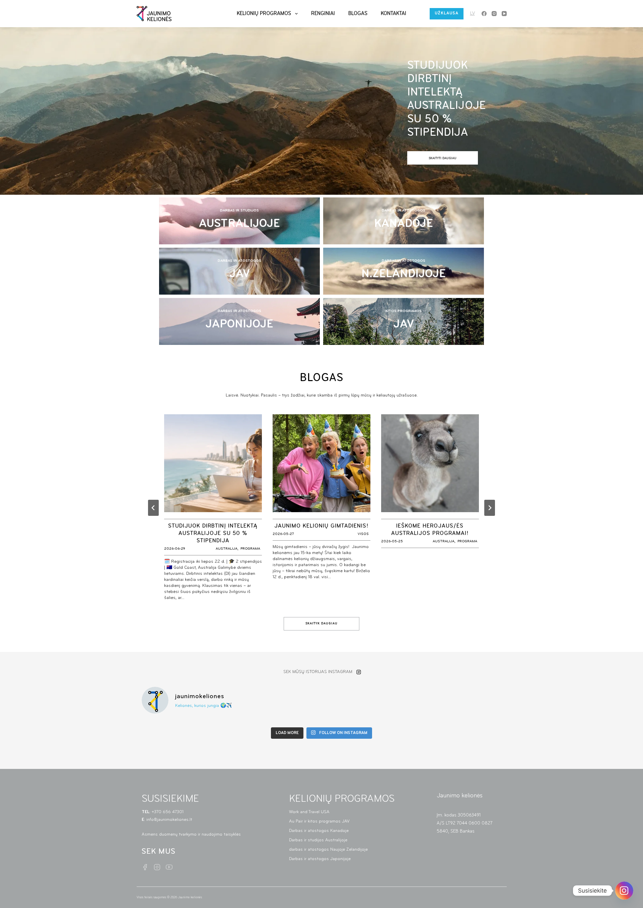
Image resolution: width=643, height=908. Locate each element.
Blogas (357, 13)
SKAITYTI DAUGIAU (451, 160)
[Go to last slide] (153, 508)
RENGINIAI (323, 13)
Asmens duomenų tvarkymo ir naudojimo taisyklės (191, 834)
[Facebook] (484, 13)
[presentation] (213, 463)
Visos (363, 534)
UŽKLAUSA (446, 13)
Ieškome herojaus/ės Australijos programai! (430, 530)
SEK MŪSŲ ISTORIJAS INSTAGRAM (317, 671)
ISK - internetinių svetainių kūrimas (227, 897)
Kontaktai (393, 13)
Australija (226, 549)
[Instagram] (494, 13)
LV (472, 13)
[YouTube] (504, 13)
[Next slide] (489, 508)
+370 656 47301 (168, 811)
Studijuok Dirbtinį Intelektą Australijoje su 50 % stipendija (446, 99)
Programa (250, 549)
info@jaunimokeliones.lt (170, 819)
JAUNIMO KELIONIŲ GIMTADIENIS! (321, 526)
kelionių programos (264, 13)
